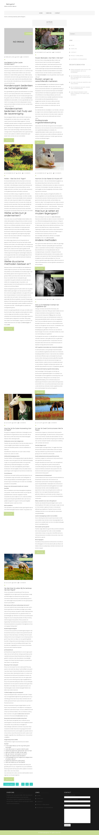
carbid (8, 324)
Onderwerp (67, 803)
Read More (9, 140)
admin (18, 57)
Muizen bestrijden (42, 75)
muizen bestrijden (42, 84)
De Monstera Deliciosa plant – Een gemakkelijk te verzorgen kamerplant (81, 77)
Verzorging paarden (26, 399)
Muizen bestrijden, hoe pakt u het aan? (49, 58)
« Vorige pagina (9, 784)
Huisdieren (29, 33)
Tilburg (50, 315)
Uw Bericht (67, 807)
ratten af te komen (56, 217)
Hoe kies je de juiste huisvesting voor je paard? (17, 429)
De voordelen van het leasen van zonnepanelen (80, 88)
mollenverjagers (26, 322)
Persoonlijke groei (57, 399)
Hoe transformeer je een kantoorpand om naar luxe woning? (80, 93)
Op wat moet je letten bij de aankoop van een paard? (18, 589)
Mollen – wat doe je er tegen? (15, 179)
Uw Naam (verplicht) (69, 795)
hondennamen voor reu (21, 716)
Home (5, 16)
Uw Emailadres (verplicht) (71, 799)
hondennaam (29, 98)
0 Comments (25, 57)
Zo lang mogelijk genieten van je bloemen (81, 83)
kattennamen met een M (24, 713)
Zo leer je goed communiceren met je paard (49, 429)
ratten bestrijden (50, 237)
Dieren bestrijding (57, 33)
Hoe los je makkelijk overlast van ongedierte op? (47, 305)
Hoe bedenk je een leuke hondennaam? (13, 63)
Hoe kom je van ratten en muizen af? (48, 179)
